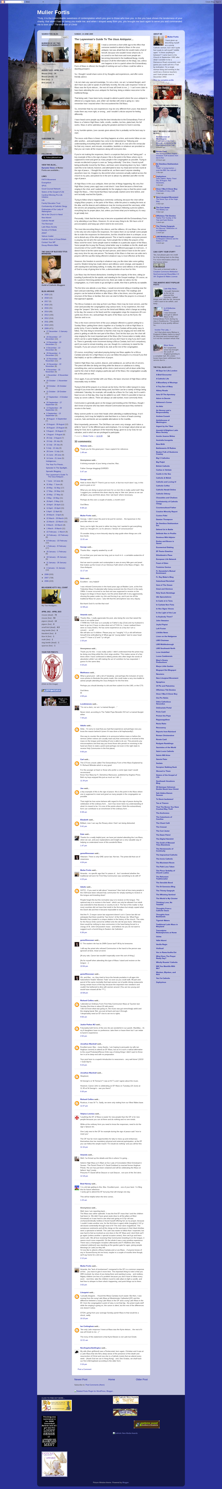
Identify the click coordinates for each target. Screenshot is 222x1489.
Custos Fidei (161, 516)
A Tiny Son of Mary (164, 387)
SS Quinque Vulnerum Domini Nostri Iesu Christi (167, 788)
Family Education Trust (51, 203)
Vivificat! (160, 948)
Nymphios (160, 682)
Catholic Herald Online (166, 490)
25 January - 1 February (56, 552)
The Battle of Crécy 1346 (165, 191)
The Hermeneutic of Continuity (164, 850)
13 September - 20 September (54, 409)
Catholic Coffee (163, 486)
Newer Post (80, 1379)
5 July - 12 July (53, 448)
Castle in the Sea (163, 474)
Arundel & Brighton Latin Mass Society (167, 431)
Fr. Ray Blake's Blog (165, 577)
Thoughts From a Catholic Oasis (163, 910)
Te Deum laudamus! (164, 799)
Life (43, 200)
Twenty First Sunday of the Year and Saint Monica (166, 219)
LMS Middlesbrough (165, 237)
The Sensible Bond (164, 883)
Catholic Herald (48, 221)
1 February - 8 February (56, 546)
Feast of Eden (162, 563)
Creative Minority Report (166, 512)
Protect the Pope (163, 716)
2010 (46, 325)
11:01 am (84, 539)
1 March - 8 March (54, 528)
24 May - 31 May (54, 488)
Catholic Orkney (163, 494)
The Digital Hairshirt (165, 839)
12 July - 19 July (53, 445)
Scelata (159, 763)
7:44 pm (83, 718)
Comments (49, 146)
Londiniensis (86, 704)
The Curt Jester (163, 208)
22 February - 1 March (56, 532)
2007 (46, 578)
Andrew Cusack (163, 416)
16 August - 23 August (56, 428)
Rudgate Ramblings (164, 743)
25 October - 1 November (57, 381)
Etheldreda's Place (164, 555)
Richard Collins (87, 1001)
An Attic (159, 406)
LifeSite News (162, 633)
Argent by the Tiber (164, 426)
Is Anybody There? (164, 617)
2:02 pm (83, 1036)
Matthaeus (85, 673)
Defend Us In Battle (164, 529)
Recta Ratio (161, 724)
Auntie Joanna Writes (165, 436)
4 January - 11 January (56, 568)
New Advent (46, 218)
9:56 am (83, 1017)
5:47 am (83, 472)
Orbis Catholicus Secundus (163, 703)
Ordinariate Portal (164, 708)
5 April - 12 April (53, 511)
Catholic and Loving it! (166, 482)
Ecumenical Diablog (165, 547)
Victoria (83, 446)
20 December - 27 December (53, 338)
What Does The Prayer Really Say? (165, 957)
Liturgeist (84, 1292)
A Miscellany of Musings (167, 383)
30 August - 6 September (57, 419)
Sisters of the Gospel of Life (53, 192)
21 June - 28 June (54, 455)
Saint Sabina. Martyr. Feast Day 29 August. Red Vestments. (166, 181)
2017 (46, 301)
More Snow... (169, 345)
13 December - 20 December (53, 343)
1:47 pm (83, 846)
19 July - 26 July (53, 441)
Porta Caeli (161, 712)
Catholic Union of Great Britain (54, 239)
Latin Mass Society (49, 227)
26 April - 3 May (53, 501)
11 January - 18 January (56, 563)
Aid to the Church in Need (52, 215)
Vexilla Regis (161, 944)
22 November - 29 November (53, 360)
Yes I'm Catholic (163, 978)
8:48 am (83, 508)
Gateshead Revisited (165, 581)
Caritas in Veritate (164, 470)
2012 (46, 318)
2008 (46, 574)
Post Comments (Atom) (95, 1385)
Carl (82, 759)
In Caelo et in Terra (164, 601)
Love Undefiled (162, 652)
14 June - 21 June (54, 458)
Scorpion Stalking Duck (166, 767)
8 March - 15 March (55, 525)
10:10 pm (84, 1318)
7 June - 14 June (54, 481)
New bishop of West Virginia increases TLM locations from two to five (167, 156)
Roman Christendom (165, 735)
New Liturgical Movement (167, 197)
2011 (46, 322)
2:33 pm (83, 641)
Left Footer (161, 629)
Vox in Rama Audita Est (166, 952)
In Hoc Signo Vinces (165, 609)
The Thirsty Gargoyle (165, 226)
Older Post (142, 1379)
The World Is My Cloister (167, 898)
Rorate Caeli (161, 151)
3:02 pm (83, 1285)
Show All (177, 246)
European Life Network (166, 559)
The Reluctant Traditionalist (162, 878)
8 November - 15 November (53, 371)
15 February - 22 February (57, 535)
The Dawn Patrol (163, 835)
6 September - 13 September (53, 414)
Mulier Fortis (53, 12)
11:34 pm (84, 781)
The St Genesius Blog (165, 887)
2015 (46, 308)
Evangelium (46, 183)
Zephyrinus (161, 176)
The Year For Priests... (55, 464)
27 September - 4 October (57, 397)
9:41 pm (83, 826)
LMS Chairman (162, 640)
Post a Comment (84, 1369)
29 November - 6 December (53, 354)
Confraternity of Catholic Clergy (54, 206)
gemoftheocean (87, 853)
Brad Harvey (85, 1184)
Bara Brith (160, 444)
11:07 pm (84, 1106)
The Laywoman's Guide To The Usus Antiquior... (57, 476)
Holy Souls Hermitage (165, 593)
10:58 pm (84, 993)
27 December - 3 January (57, 331)
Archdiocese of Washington (162, 138)
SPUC (44, 186)
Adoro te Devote (163, 398)
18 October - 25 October (56, 386)
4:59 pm (83, 696)
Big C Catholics (163, 458)
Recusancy (161, 728)
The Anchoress (162, 813)
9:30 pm (83, 1091)
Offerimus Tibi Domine (166, 216)
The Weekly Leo (162, 210)
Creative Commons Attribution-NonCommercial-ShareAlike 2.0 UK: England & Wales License (166, 274)
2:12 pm (83, 1258)
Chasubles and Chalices (166, 498)
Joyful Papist (162, 625)
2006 (46, 581)
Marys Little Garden (164, 666)
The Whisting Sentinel (165, 895)
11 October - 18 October (56, 392)
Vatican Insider (48, 236)
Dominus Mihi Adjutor (165, 537)
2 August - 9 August (55, 435)
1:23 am (83, 1200)
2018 (46, 298)
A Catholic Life (162, 379)
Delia (82, 578)
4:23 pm (83, 879)
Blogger (125, 1482)
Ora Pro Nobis (162, 698)
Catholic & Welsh (163, 478)
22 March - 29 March (55, 518)
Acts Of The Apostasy (165, 395)
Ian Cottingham (87, 1326)
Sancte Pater (161, 759)
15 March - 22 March (55, 522)
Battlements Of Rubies (166, 448)
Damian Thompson (164, 519)
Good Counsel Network (51, 189)
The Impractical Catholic (166, 855)
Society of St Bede (49, 230)
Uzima (158, 937)
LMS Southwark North (165, 648)
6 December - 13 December (53, 349)
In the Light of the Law (166, 613)
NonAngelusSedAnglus (90, 1348)
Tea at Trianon (162, 803)
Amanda (83, 615)
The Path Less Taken (165, 867)
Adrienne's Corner (164, 402)
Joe (82, 788)
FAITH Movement (49, 180)
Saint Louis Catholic (165, 751)
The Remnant (47, 224)
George (83, 479)
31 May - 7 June (53, 484)
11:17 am (84, 571)
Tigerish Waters (163, 920)
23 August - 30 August (56, 424)
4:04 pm (83, 862)
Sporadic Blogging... (54, 471)
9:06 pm (83, 752)
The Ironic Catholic (164, 859)
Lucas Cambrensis (164, 656)
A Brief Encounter (164, 375)
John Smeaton (162, 621)
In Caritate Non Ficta (165, 605)
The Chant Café (163, 823)
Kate (82, 834)
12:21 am (84, 1340)
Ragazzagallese (163, 720)
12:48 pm (84, 607)
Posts (47, 142)
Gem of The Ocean (164, 585)
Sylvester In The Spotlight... (57, 468)
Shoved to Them (163, 771)
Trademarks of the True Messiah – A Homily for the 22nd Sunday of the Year (166, 143)
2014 (46, 312)
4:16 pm (83, 665)
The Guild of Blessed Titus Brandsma (165, 844)
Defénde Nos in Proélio (166, 533)
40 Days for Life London (166, 371)
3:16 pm (83, 1364)
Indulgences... (51, 461)
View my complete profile (163, 80)
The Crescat (161, 827)
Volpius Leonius (87, 1114)
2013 (46, 315)
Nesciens (160, 674)
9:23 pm (83, 1065)
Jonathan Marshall (88, 1044)
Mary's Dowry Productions (162, 661)
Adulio (83, 726)
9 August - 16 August (55, 431)
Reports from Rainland (166, 732)
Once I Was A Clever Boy (166, 189)
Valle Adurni (161, 940)
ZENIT (44, 233)
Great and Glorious (164, 589)
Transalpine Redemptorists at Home (166, 932)
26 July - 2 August (54, 438)
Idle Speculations (163, 597)
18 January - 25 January (56, 557)
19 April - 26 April (54, 505)
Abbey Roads (162, 391)
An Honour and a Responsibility (163, 411)
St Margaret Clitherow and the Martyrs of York (167, 240)
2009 (46, 328)
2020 (46, 295)
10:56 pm (84, 966)
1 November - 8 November (57, 375)
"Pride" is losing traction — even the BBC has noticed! (166, 169)
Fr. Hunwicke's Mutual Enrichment (165, 572)
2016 (46, 305)
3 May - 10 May (53, 498)
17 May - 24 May (54, 491)
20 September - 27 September (54, 404)
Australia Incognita (164, 440)
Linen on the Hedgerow (166, 636)
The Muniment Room (165, 863)
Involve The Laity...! (162, 330)
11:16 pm (84, 1147)
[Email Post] (108, 436)
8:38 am (83, 812)
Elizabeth (84, 820)
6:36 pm (83, 932)
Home (111, 1379)
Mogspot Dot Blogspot (166, 670)
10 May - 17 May (54, 495)
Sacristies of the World (166, 747)
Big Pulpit (160, 462)
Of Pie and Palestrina (165, 686)
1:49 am (83, 452)
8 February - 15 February (57, 541)
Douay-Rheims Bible (50, 245)
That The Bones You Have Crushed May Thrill (167, 808)
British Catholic (163, 466)
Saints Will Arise (163, 755)
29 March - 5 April (54, 515)
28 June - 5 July (53, 451)
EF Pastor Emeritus (164, 551)
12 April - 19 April (54, 508)
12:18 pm (84, 1176)
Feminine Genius (163, 567)
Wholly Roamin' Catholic (167, 962)
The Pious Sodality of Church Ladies (165, 872)
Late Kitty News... (171, 289)
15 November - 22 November (53, 365)
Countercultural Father (166, 508)
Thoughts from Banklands (162, 916)
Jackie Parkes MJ (87, 1025)
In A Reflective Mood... (169, 309)
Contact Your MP (48, 242)
